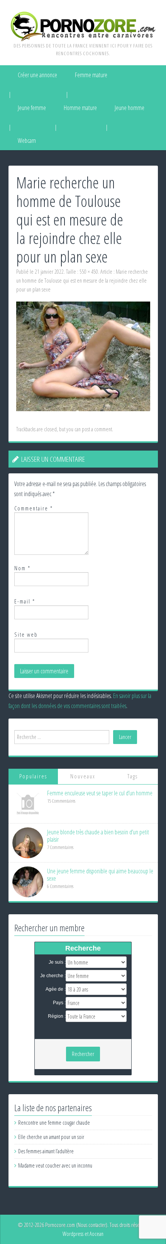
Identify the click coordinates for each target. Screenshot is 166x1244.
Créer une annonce (37, 75)
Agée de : (56, 989)
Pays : (59, 1002)
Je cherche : (53, 975)
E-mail (24, 601)
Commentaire (33, 508)
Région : (57, 1016)
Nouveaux (82, 776)
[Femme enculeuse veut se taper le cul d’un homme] (27, 803)
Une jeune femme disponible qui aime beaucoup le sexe (100, 875)
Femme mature (91, 75)
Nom (22, 568)
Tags (132, 776)
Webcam (27, 140)
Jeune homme (129, 107)
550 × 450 (89, 271)
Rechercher (83, 1054)
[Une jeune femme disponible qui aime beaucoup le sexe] (27, 881)
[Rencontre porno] (83, 26)
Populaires (33, 776)
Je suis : (57, 962)
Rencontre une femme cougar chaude (54, 1122)
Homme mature (80, 107)
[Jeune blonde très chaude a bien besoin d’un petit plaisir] (27, 842)
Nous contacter (92, 1225)
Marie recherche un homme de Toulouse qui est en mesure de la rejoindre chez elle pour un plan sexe (82, 280)
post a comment (97, 429)
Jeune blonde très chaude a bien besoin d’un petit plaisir (98, 836)
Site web (26, 634)
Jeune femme (32, 107)
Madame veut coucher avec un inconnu (55, 1165)
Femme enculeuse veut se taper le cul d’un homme (99, 793)
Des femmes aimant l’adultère (46, 1151)
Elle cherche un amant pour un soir (51, 1137)
